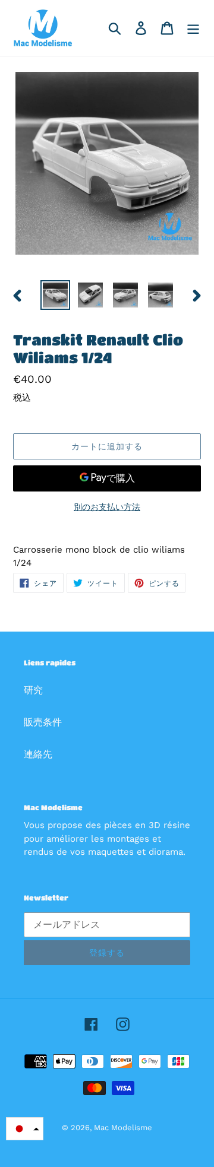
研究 (33, 690)
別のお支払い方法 (107, 507)
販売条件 (43, 722)
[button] (24, 1128)
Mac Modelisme (123, 1127)
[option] (55, 295)
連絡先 (38, 754)
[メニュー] (193, 28)
